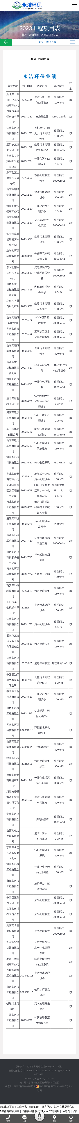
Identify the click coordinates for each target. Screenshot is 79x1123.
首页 (24, 34)
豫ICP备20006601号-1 (24, 1086)
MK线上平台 (7, 1106)
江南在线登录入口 (64, 1106)
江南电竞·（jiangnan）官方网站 (34, 1106)
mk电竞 (66, 1111)
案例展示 (34, 34)
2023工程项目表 (49, 34)
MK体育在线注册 (9, 1111)
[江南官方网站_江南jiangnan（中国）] (28, 5)
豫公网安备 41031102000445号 (53, 1086)
